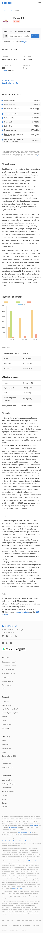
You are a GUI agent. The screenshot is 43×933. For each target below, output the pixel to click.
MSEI (18, 920)
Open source (6, 764)
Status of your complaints (10, 713)
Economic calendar (8, 791)
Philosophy (5, 744)
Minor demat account (9, 666)
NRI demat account (8, 669)
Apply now (24, 42)
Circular (4, 720)
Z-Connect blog (7, 724)
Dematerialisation (7, 681)
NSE (3, 920)
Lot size (4, 70)
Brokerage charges (8, 784)
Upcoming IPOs (7, 780)
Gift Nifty (5, 807)
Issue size (26, 65)
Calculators (5, 795)
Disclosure (26, 925)
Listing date (27, 57)
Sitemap (24, 930)
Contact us (5, 701)
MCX (13, 920)
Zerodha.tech (6, 760)
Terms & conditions (28, 920)
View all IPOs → (8, 80)
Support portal (7, 705)
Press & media (6, 748)
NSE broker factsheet (33, 861)
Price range (6, 65)
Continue (35, 36)
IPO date (5, 57)
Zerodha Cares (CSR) (9, 756)
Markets (4, 799)
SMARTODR (28, 832)
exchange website (34, 156)
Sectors (4, 803)
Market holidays (7, 788)
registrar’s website (22, 612)
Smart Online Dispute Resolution (10, 841)
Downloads (5, 728)
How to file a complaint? (10, 709)
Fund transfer (6, 685)
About (4, 740)
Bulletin (4, 716)
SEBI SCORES (21, 832)
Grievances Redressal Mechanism (27, 841)
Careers (4, 752)
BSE (8, 920)
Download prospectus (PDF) (12, 83)
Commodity (5, 677)
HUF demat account (8, 673)
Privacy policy (17, 925)
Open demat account (9, 662)
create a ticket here (17, 888)
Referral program (7, 767)
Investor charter (14, 930)
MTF (3, 689)
